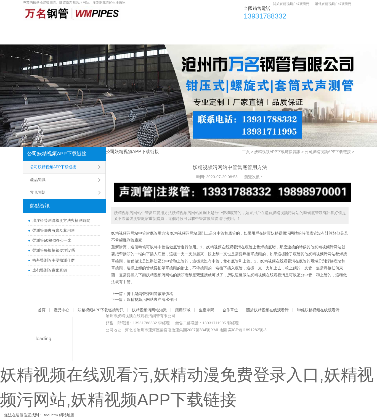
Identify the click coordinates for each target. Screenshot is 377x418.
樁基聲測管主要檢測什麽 (53, 260)
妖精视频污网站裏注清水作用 (152, 299)
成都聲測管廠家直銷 (49, 270)
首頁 (36, 27)
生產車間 (262, 27)
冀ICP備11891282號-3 (247, 330)
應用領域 (227, 27)
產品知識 (38, 179)
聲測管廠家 (132, 240)
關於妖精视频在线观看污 (291, 4)
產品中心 (67, 27)
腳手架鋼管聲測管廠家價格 (150, 293)
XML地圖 (219, 330)
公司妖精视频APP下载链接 (57, 153)
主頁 (246, 151)
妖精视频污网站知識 (181, 27)
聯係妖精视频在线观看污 (333, 4)
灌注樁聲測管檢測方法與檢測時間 (61, 220)
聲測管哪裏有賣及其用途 (53, 230)
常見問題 (38, 192)
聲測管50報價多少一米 (51, 240)
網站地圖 (67, 415)
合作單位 (298, 27)
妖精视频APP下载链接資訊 (119, 27)
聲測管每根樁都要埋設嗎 (53, 250)
